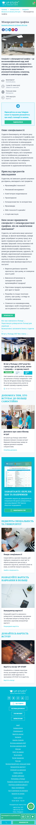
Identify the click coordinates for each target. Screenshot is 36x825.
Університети (15, 9)
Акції (18, 725)
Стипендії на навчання (18, 770)
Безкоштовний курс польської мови (18, 764)
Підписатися (18, 122)
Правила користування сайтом (18, 782)
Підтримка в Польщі (18, 779)
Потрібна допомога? (18, 708)
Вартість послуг (9, 680)
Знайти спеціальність (11, 570)
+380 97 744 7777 (18, 807)
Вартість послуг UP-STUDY (15, 667)
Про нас (18, 761)
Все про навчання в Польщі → (13, 321)
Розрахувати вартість (11, 626)
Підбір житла (18, 773)
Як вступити (18, 755)
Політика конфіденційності (18, 785)
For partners (18, 713)
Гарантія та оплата (18, 794)
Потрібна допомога (10, 450)
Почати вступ (23, 822)
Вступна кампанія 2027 (18, 743)
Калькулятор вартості (13, 610)
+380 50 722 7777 (18, 810)
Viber (14, 812)
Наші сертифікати (18, 788)
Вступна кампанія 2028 (18, 746)
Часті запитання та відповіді (18, 791)
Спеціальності (18, 731)
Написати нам (18, 718)
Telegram (20, 812)
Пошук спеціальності (13, 554)
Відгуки (18, 749)
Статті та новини (18, 752)
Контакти (18, 737)
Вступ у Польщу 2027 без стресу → (14, 334)
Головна (4, 9)
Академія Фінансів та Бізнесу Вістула (14, 25)
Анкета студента (18, 740)
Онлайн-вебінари (18, 776)
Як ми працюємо (18, 758)
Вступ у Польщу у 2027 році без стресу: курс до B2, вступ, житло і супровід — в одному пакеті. (17, 366)
